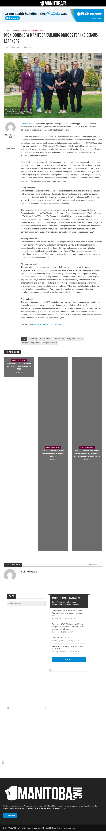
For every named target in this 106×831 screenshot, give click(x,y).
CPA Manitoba (45, 339)
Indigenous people (50, 343)
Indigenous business (75, 339)
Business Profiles (12, 30)
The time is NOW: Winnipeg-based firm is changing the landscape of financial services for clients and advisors (68, 626)
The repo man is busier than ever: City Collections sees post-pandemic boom (19, 366)
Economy (26, 30)
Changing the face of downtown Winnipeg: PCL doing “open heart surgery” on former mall (67, 613)
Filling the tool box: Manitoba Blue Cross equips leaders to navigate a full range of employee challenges (87, 454)
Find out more (10, 815)
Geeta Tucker (59, 339)
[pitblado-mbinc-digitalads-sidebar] (26, 723)
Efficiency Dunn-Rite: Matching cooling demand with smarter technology (53, 454)
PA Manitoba (27, 124)
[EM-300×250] (69, 685)
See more (69, 659)
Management (37, 30)
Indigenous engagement (31, 343)
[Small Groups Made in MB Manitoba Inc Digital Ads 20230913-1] (53, 15)
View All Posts (94, 564)
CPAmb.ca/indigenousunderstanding (48, 324)
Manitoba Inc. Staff (13, 47)
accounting (33, 339)
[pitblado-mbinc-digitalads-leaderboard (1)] (53, 768)
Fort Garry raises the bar (61, 638)
